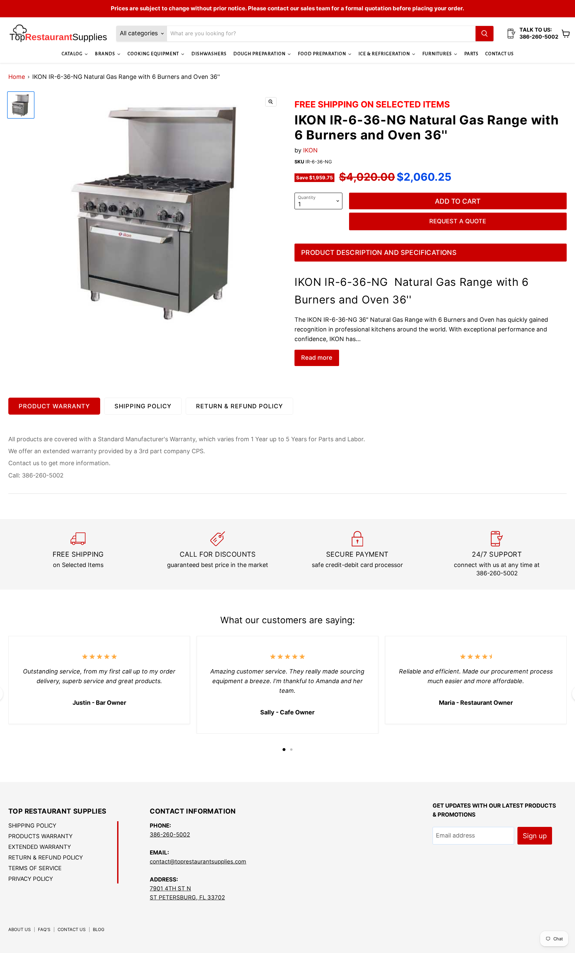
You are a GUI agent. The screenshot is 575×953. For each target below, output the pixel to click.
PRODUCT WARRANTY (54, 406)
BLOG (98, 929)
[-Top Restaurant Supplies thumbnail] (21, 105)
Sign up (535, 836)
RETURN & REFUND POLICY (239, 406)
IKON (310, 150)
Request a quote (457, 221)
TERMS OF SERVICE (35, 868)
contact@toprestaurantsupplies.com (198, 861)
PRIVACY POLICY (30, 878)
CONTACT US (72, 929)
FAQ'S (44, 929)
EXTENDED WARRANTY (39, 847)
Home (16, 77)
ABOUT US (19, 929)
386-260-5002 (170, 834)
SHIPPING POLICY (142, 406)
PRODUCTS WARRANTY (40, 836)
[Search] (484, 33)
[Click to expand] (271, 101)
